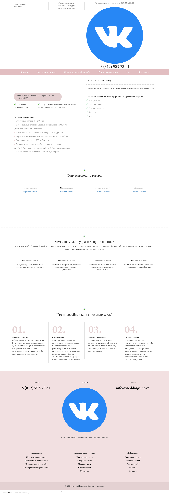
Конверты (84, 471)
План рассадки (84, 464)
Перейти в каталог (30, 192)
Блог (128, 72)
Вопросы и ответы (108, 72)
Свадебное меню (84, 461)
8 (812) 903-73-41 (115, 66)
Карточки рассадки (84, 457)
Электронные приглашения (36, 461)
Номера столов (84, 468)
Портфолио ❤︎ (133, 464)
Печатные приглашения (36, 457)
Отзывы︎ (132, 468)
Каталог (24, 72)
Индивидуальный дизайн (77, 72)
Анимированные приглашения (36, 468)
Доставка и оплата (46, 72)
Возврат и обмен (133, 461)
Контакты (143, 72)
